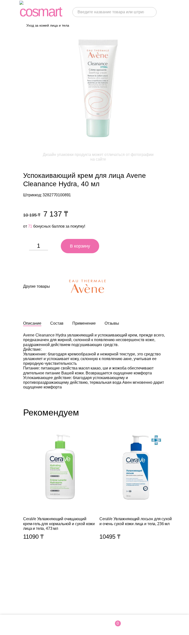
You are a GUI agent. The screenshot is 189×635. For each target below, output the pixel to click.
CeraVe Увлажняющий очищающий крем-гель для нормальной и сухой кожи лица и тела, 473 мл (60, 490)
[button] (168, 412)
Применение (84, 323)
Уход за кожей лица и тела (47, 25)
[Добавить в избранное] (108, 246)
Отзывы (112, 323)
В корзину (80, 246)
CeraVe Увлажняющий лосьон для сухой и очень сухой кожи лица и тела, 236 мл (136, 490)
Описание (32, 323)
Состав (56, 323)
